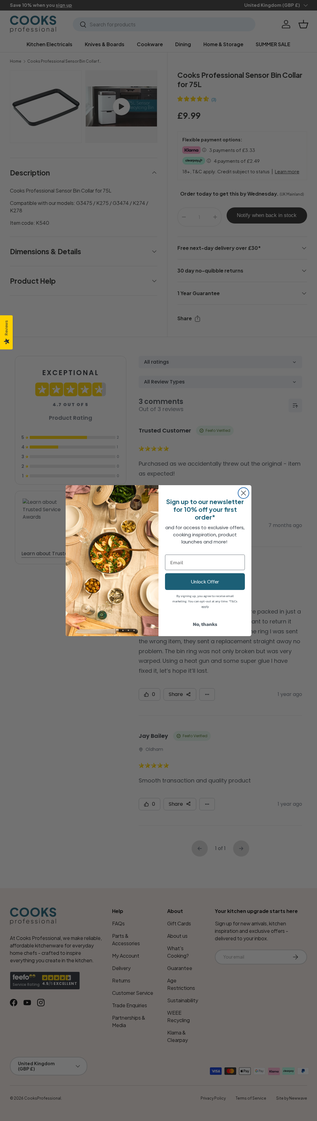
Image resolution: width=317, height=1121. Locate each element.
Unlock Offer (205, 581)
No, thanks (205, 624)
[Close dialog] (243, 493)
